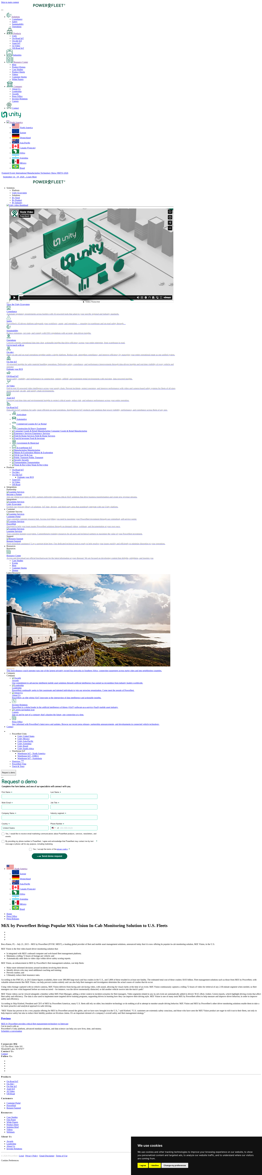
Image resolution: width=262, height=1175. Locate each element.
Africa (22, 153)
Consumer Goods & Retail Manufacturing (68, 431)
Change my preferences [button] (175, 1165)
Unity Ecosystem (19, 193)
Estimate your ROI (15, 369)
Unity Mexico (23, 739)
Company (17, 86)
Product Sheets (18, 72)
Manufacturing (33, 450)
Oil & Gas (27, 455)
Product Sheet (13, 1124)
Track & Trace (18, 766)
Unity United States (25, 736)
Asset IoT (16, 43)
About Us (16, 89)
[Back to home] (33, 7)
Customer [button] (11, 509)
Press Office (17, 96)
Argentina (23, 158)
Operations (16, 26)
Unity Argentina (24, 743)
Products (17, 33)
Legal (21, 1156)
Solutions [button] (11, 188)
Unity (14, 36)
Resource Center (20, 62)
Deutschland (25, 138)
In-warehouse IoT (24, 447)
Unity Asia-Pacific (25, 741)
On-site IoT (17, 41)
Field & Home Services (44, 436)
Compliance (17, 19)
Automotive (21, 419)
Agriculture (21, 414)
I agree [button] (143, 1165)
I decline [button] (155, 1165)
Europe (22, 133)
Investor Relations (20, 99)
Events (15, 563)
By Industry (17, 203)
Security (25, 460)
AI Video (16, 46)
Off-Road (16, 484)
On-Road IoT (18, 38)
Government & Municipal (27, 443)
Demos (15, 570)
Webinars (11, 1132)
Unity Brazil (22, 746)
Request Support (14, 1108)
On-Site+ (16, 472)
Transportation (33, 462)
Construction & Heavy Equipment (31, 428)
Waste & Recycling (39, 465)
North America (26, 127)
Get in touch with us (15, 345)
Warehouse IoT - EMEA (28, 756)
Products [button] (10, 467)
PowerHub (11, 1105)
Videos (15, 74)
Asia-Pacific (24, 143)
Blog (14, 64)
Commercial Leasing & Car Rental (31, 424)
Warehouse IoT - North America (31, 753)
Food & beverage (37, 438)
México (22, 163)
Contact (15, 108)
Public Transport (35, 457)
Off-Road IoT (18, 48)
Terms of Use (61, 1156)
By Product (17, 200)
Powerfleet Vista (19, 764)
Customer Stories (19, 77)
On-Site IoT (17, 475)
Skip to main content (10, 2)
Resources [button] (11, 546)
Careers (15, 101)
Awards (15, 94)
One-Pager (11, 1120)
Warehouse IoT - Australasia (29, 758)
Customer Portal (13, 1103)
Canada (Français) (27, 148)
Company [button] (11, 673)
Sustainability (18, 24)
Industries (17, 55)
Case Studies (17, 69)
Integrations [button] (12, 487)
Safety (14, 22)
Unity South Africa (25, 748)
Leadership (17, 91)
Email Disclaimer (46, 1156)
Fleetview (18, 761)
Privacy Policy (31, 1156)
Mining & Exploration (43, 452)
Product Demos (18, 67)
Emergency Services (41, 433)
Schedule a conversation (11, 1031)
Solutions (15, 17)
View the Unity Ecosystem (18, 304)
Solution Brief (13, 1127)
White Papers (17, 79)
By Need (16, 198)
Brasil (22, 168)
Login (9, 731)
